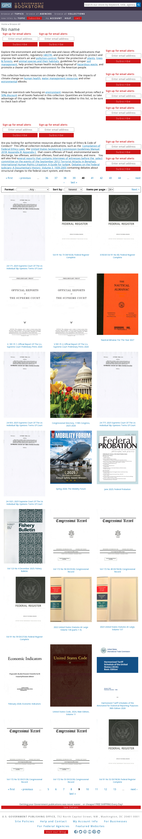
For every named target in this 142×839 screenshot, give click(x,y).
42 (101, 178)
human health (32, 78)
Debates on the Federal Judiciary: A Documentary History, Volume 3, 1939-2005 (50, 166)
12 (105, 789)
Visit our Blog (56, 831)
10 (87, 789)
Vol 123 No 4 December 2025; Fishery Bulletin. (24, 569)
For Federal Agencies (53, 826)
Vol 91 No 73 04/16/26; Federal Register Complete (71, 256)
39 (74, 178)
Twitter (80, 831)
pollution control (46, 58)
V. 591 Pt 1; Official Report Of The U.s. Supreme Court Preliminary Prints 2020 (24, 345)
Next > (135, 189)
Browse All (12, 13)
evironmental (9, 81)
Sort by (58, 189)
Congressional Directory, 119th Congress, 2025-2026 (71, 424)
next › (134, 789)
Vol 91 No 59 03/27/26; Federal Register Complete (24, 638)
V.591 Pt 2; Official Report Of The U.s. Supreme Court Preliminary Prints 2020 (71, 345)
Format (10, 189)
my (54, 18)
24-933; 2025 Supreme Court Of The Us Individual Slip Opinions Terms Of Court (24, 424)
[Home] (23, 7)
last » (74, 182)
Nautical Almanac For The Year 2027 (117, 340)
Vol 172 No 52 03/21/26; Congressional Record (24, 780)
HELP (68, 18)
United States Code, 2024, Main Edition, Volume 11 (71, 713)
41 (92, 178)
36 (46, 178)
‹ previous (25, 178)
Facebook (76, 831)
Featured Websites (90, 826)
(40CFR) (47, 55)
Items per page (96, 189)
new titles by (20, 18)
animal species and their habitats (39, 61)
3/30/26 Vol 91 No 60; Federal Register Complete (117, 256)
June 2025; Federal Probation (117, 489)
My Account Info (85, 821)
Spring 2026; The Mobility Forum (71, 488)
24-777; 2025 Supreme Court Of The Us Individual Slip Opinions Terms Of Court (117, 424)
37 (55, 178)
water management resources (60, 78)
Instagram (85, 831)
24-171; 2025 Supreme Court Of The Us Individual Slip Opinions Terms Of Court (24, 267)
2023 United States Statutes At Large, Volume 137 (117, 628)
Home (4, 24)
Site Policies (24, 821)
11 (96, 789)
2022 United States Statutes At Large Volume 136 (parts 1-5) (71, 628)
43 (110, 178)
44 (119, 178)
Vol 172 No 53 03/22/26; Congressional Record (71, 780)
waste (93, 64)
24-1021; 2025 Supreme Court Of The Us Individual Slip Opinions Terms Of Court (24, 502)
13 (114, 789)
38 (65, 178)
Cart (77, 18)
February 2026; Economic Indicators (24, 703)
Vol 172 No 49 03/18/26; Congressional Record (117, 570)
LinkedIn (98, 831)
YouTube (89, 831)
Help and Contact (53, 821)
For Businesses (115, 821)
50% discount (9, 95)
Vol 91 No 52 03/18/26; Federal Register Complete (117, 780)
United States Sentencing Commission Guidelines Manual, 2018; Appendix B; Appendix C (50, 150)
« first (9, 178)
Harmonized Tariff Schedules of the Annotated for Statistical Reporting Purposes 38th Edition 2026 (117, 706)
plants (91, 58)
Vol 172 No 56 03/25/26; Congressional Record (71, 570)
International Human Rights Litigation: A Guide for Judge (35, 164)
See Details (71, 807)
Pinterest (94, 831)
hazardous (83, 64)
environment (53, 92)
